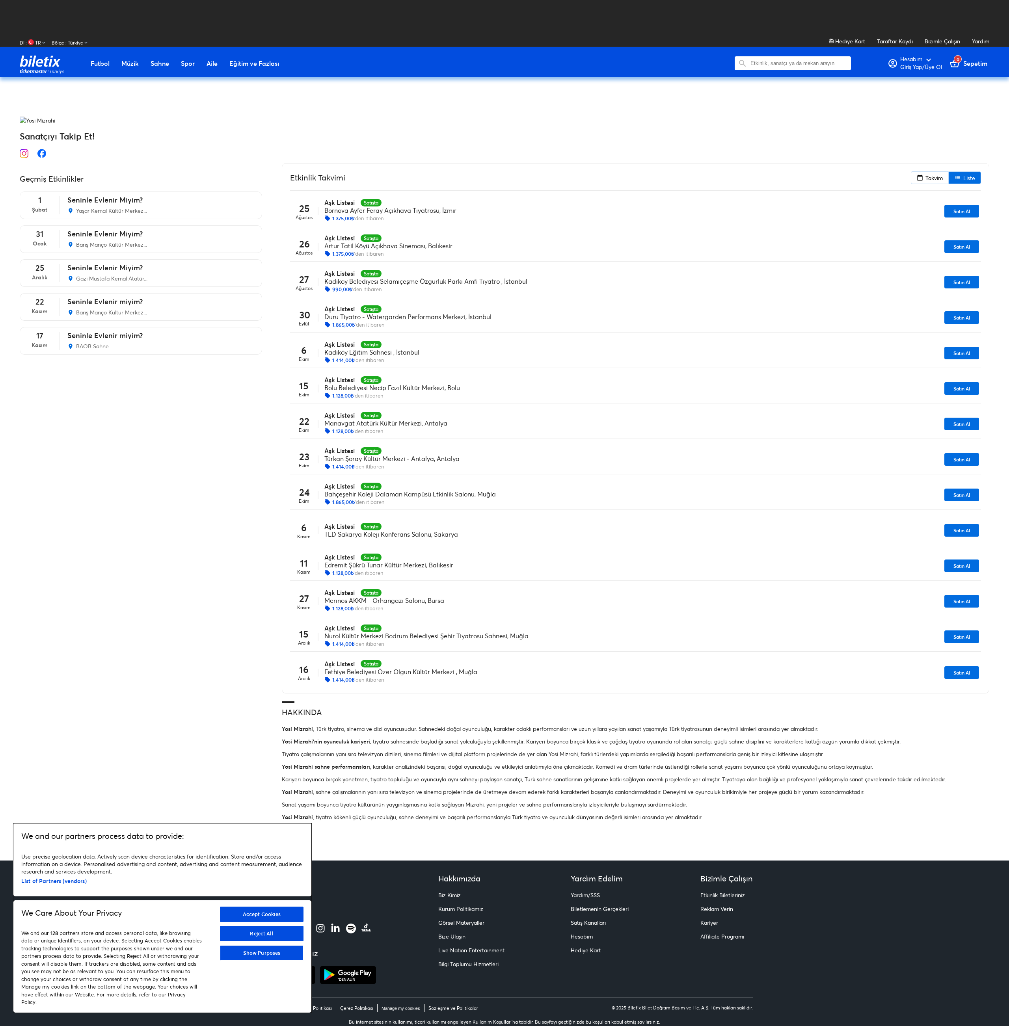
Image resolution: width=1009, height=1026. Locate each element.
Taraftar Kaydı (895, 41)
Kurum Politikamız (460, 909)
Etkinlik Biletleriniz (722, 895)
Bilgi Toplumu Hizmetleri (468, 964)
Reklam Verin (716, 909)
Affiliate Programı (722, 936)
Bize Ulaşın (451, 936)
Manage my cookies (401, 1008)
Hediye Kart (849, 41)
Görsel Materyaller (461, 922)
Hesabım (582, 936)
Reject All (261, 933)
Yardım (980, 41)
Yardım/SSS (585, 895)
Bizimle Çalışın (942, 41)
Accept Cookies (262, 914)
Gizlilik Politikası (315, 1008)
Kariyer (709, 922)
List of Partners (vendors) (54, 881)
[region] (162, 918)
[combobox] (799, 63)
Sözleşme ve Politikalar (453, 1008)
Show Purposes (262, 952)
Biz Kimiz (449, 895)
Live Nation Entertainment (471, 950)
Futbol (100, 63)
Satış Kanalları (588, 922)
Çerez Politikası (356, 1008)
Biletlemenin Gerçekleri (600, 909)
